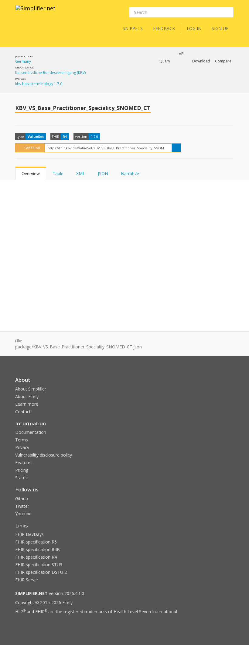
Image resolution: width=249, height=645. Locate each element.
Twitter (22, 506)
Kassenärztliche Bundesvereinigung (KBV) (50, 72)
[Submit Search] (228, 12)
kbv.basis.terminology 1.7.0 (38, 83)
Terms (21, 440)
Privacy (22, 447)
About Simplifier (30, 389)
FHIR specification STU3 (38, 564)
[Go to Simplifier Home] (35, 12)
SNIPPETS (133, 28)
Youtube (23, 514)
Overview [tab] (31, 173)
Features (23, 462)
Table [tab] (58, 173)
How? (121, 92)
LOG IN (194, 28)
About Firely (27, 396)
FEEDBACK (164, 28)
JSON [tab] (103, 173)
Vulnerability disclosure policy (43, 455)
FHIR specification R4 (36, 557)
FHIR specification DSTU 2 (41, 572)
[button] (165, 61)
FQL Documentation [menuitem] (130, 86)
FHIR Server (26, 580)
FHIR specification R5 (36, 542)
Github (21, 498)
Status (21, 477)
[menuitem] (171, 82)
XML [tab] (80, 173)
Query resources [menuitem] (127, 77)
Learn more (26, 404)
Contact (23, 411)
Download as (171, 77)
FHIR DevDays (29, 534)
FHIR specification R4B (37, 549)
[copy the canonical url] (176, 147)
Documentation (30, 432)
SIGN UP (220, 28)
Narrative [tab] (130, 173)
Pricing (21, 470)
